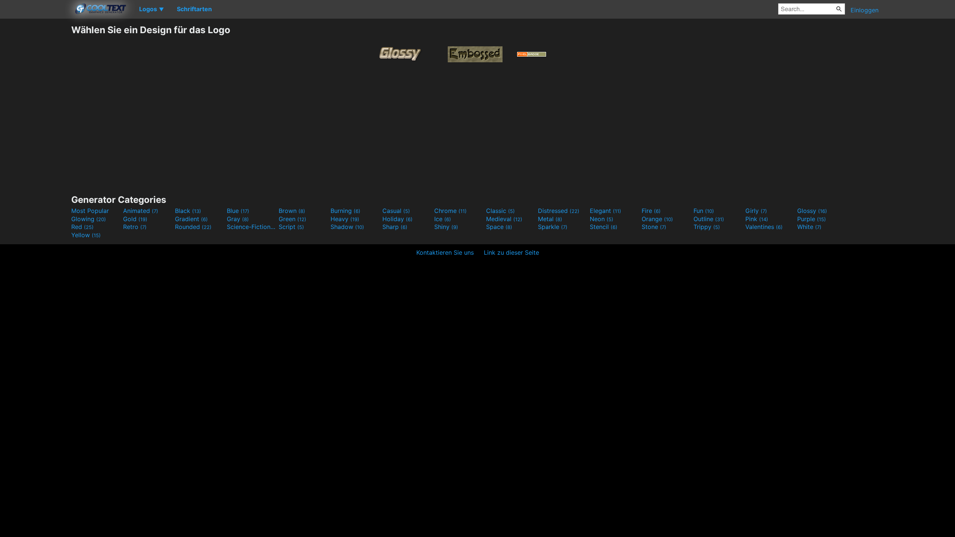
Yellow (86, 235)
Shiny (446, 226)
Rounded (193, 226)
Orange (657, 219)
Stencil (603, 226)
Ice (442, 219)
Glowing (88, 219)
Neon (601, 219)
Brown (292, 210)
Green (292, 219)
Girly (756, 210)
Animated (140, 210)
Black (188, 210)
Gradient (191, 219)
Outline (708, 219)
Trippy (706, 226)
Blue (238, 210)
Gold (135, 219)
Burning (345, 210)
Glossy (812, 210)
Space (499, 226)
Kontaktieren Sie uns (445, 252)
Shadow (347, 226)
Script (291, 226)
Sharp (394, 226)
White (809, 226)
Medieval (504, 219)
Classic (500, 210)
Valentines (764, 226)
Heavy (345, 219)
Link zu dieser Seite (511, 252)
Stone (654, 226)
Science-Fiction (252, 226)
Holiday (397, 219)
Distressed (558, 210)
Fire (651, 210)
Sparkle (552, 226)
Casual (396, 210)
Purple (811, 219)
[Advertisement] (35, 136)
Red (82, 226)
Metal (550, 219)
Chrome (450, 210)
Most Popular (90, 210)
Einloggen (865, 10)
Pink (756, 219)
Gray (238, 219)
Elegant (605, 210)
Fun (703, 210)
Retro (135, 226)
